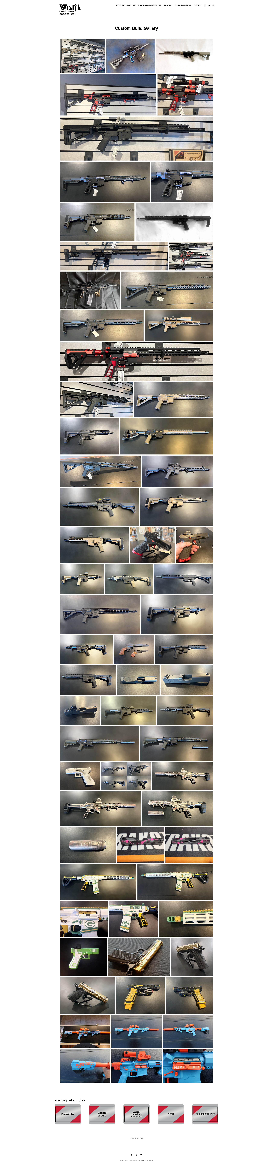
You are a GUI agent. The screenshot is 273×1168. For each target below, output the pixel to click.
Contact (198, 5)
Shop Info (168, 5)
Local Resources (183, 5)
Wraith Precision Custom (149, 5)
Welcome (120, 5)
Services (131, 5)
